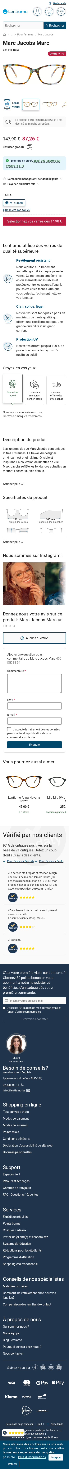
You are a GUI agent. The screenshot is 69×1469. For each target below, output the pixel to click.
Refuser (12, 1464)
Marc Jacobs (45, 34)
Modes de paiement (16, 1118)
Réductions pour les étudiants (22, 1250)
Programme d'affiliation (18, 1257)
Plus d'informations (32, 1457)
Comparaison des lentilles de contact (27, 1304)
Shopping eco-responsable (20, 1264)
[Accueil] (4, 34)
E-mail (12, 714)
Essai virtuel (16, 104)
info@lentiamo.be (14, 1090)
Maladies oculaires (15, 1286)
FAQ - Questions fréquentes (20, 1194)
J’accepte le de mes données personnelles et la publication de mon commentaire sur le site (33, 733)
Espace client (11, 1174)
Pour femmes (25, 34)
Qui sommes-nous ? (16, 1326)
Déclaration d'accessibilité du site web (28, 1145)
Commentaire (16, 671)
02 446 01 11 (11, 1085)
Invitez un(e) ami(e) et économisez (25, 1237)
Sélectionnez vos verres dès (34, 221)
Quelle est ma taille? (16, 210)
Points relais (11, 1132)
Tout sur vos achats (16, 1112)
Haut (39, 1424)
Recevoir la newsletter (35, 1019)
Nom (11, 699)
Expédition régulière (15, 1217)
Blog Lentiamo (12, 1340)
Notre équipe (11, 1333)
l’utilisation (25, 1008)
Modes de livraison (15, 1125)
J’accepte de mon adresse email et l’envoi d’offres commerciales (34, 1009)
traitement (34, 729)
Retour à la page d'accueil (19, 1424)
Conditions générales (16, 1139)
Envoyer (34, 745)
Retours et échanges (16, 1181)
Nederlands (59, 3)
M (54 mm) (16, 203)
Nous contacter (13, 1353)
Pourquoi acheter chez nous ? (22, 1347)
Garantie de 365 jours (17, 1188)
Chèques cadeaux (14, 1230)
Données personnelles (17, 1152)
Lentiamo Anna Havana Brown (24, 799)
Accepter (55, 1457)
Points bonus (11, 1223)
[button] (30, 104)
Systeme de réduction (17, 1244)
